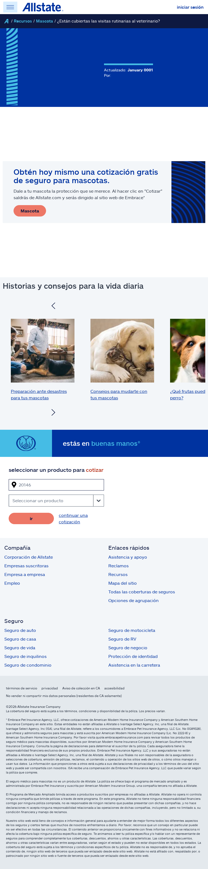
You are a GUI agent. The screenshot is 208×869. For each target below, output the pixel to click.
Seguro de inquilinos (25, 656)
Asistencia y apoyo (127, 556)
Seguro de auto (20, 630)
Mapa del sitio (122, 582)
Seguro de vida (19, 647)
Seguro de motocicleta (131, 630)
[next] (53, 413)
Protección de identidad (133, 656)
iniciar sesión (190, 6)
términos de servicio (21, 688)
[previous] (53, 306)
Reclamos (118, 565)
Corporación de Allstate (28, 556)
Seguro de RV (122, 638)
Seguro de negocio (127, 647)
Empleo (12, 582)
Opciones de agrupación (133, 600)
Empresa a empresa (24, 574)
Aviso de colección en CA (81, 688)
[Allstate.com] (43, 7)
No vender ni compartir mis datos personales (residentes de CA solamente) (64, 696)
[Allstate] (6, 21)
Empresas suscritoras (26, 565)
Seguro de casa (20, 638)
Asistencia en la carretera (134, 664)
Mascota (44, 20)
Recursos (23, 20)
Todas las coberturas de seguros (141, 591)
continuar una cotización (73, 518)
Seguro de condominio (27, 664)
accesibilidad (114, 688)
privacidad (49, 688)
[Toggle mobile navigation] (10, 7)
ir (31, 518)
